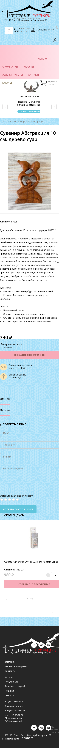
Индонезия (25, 121)
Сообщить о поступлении (29, 354)
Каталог (7, 82)
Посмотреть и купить (31, 111)
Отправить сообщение (18, 509)
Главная (4, 121)
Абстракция (38, 121)
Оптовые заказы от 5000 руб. (17, 376)
